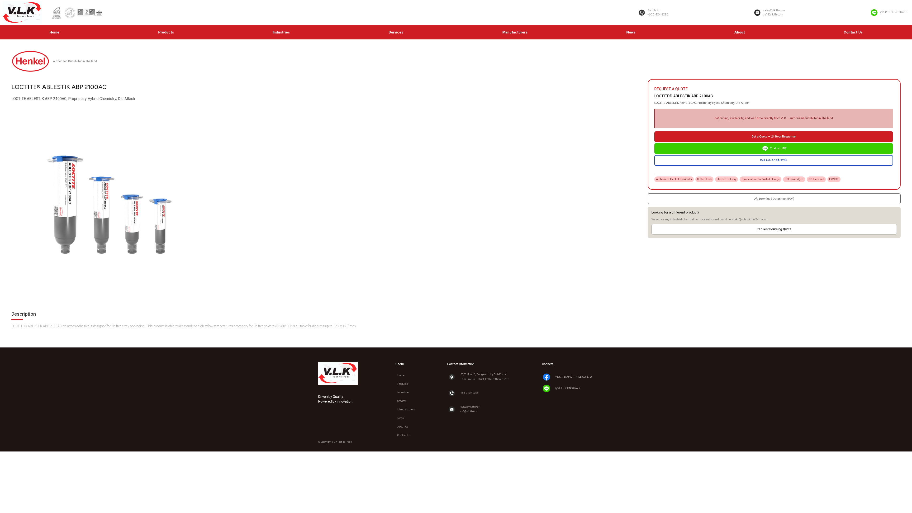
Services (396, 32)
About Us (402, 426)
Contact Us (853, 32)
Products (166, 32)
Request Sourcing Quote (774, 229)
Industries (281, 32)
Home (54, 32)
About (739, 32)
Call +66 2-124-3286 (773, 160)
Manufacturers (514, 32)
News (631, 32)
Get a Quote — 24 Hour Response (774, 136)
